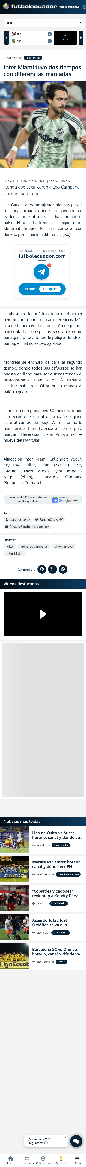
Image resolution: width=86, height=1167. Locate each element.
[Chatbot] (76, 1141)
